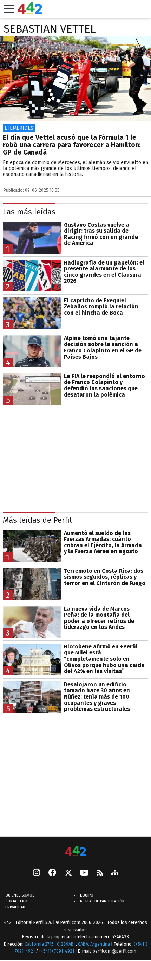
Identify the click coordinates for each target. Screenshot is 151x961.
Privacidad (15, 907)
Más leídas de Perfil (37, 520)
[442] (75, 851)
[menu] (9, 8)
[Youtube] (84, 873)
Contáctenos (17, 901)
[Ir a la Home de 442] (30, 12)
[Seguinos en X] (68, 873)
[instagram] (36, 873)
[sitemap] (114, 873)
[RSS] (100, 873)
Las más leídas (29, 212)
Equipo (86, 895)
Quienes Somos (19, 895)
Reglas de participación (102, 901)
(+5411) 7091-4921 (56, 951)
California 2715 (40, 944)
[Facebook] (52, 873)
